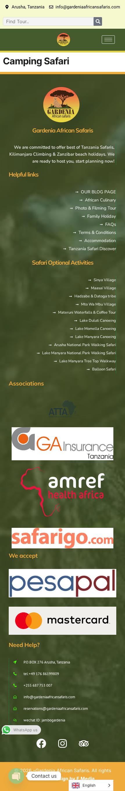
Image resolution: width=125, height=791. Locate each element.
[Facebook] (41, 743)
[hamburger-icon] (108, 39)
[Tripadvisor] (84, 743)
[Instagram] (62, 743)
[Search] (98, 21)
